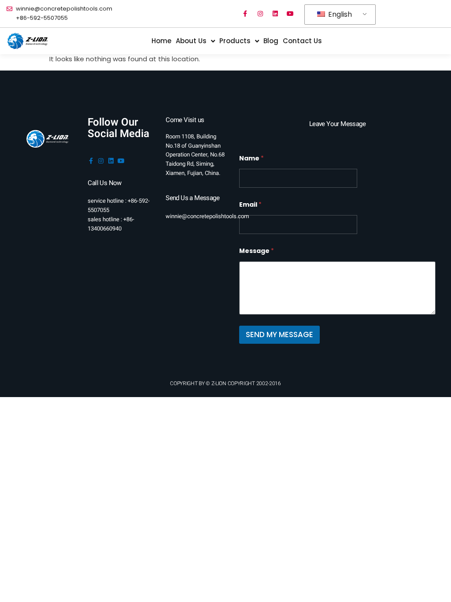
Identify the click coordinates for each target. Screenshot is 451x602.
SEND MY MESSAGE (279, 334)
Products (235, 41)
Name (251, 158)
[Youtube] (290, 14)
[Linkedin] (275, 14)
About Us (191, 41)
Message (256, 251)
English (339, 14)
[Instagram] (260, 14)
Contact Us (302, 41)
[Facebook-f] (245, 14)
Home (161, 41)
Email (250, 204)
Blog (270, 41)
